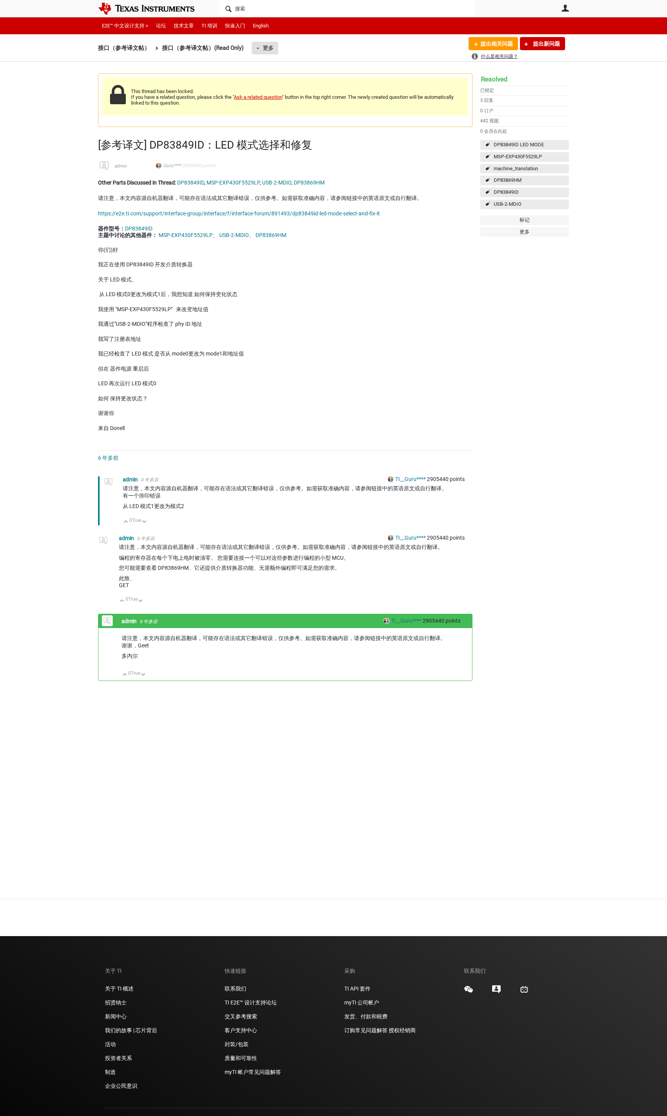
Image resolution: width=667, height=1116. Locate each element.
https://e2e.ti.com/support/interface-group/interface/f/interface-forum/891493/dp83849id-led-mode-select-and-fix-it (239, 213)
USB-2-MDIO (507, 204)
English (261, 26)
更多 (268, 48)
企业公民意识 (121, 1086)
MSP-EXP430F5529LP (518, 156)
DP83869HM (507, 180)
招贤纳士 (116, 1002)
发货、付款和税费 (366, 1016)
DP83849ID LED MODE (519, 144)
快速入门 (235, 26)
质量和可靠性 (241, 1058)
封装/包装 (237, 1044)
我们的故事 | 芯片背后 (131, 1030)
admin (120, 166)
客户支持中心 (241, 1030)
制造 (110, 1072)
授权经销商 (402, 1030)
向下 (144, 522)
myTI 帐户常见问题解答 (253, 1072)
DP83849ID (506, 192)
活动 (110, 1044)
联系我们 (235, 989)
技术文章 (184, 26)
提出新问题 (546, 44)
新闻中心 (116, 1016)
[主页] (152, 8)
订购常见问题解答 (366, 1030)
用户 (565, 8)
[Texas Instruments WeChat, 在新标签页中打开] (468, 992)
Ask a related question (258, 97)
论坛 (161, 26)
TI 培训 (209, 26)
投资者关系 (118, 1058)
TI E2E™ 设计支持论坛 (251, 1002)
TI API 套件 (357, 989)
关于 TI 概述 (119, 989)
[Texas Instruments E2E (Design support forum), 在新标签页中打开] (496, 992)
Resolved (494, 79)
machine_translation (516, 168)
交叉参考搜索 (241, 1016)
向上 (126, 522)
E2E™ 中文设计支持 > (125, 26)
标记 (525, 220)
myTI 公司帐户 (361, 1002)
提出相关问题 (497, 44)
